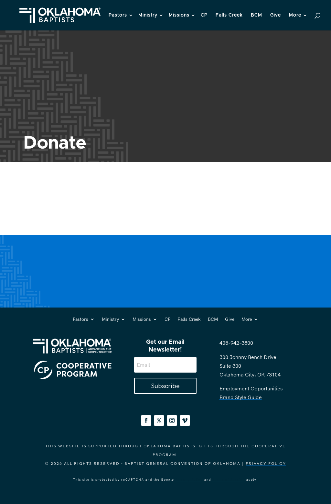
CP (204, 15)
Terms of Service (228, 479)
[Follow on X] (159, 420)
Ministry (147, 15)
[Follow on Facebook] (146, 420)
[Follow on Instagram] (172, 420)
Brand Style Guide (240, 397)
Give (275, 15)
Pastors (118, 15)
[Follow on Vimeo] (185, 420)
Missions (179, 15)
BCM (256, 15)
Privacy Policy (266, 463)
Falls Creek (229, 15)
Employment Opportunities (251, 388)
